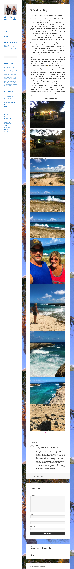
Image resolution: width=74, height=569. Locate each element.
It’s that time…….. (8, 114)
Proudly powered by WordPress (37, 566)
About (5, 31)
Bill (42, 476)
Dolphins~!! (6, 126)
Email (32, 520)
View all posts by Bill (50, 468)
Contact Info (7, 36)
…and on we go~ (8, 122)
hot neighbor (7, 104)
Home (5, 29)
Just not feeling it (11, 102)
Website (32, 526)
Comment (33, 495)
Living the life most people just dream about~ (10, 19)
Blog (5, 34)
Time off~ (9, 94)
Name (32, 514)
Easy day (6, 129)
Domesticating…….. (8, 118)
